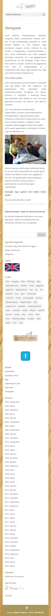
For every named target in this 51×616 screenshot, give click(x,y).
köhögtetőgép (28, 298)
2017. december (11, 494)
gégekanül (9, 290)
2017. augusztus (11, 506)
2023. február (10, 418)
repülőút (41, 310)
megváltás (21, 306)
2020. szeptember (12, 430)
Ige (36, 290)
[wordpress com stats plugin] (8, 596)
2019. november (11, 438)
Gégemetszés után (12, 383)
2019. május (10, 450)
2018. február (10, 490)
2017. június (10, 514)
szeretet (9, 314)
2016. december (11, 538)
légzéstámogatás (12, 302)
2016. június (10, 562)
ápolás (8, 323)
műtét (8, 310)
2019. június (10, 446)
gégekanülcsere (21, 290)
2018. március (10, 486)
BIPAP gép (30, 281)
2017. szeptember (12, 502)
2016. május (10, 566)
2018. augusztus (11, 466)
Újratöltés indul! (11, 375)
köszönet (39, 298)
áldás (38, 319)
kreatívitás (9, 298)
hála (31, 290)
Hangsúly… (9, 254)
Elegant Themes (20, 612)
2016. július (9, 558)
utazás (30, 314)
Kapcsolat (9, 387)
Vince (8, 319)
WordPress (39, 612)
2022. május (10, 426)
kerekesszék (31, 294)
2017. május (10, 518)
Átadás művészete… (13, 250)
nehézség (16, 310)
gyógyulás (39, 286)
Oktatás (33, 310)
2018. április (10, 482)
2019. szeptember (12, 442)
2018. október (10, 462)
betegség (15, 281)
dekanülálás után (12, 286)
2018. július (9, 470)
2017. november (11, 498)
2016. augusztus (11, 554)
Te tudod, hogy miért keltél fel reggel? (20, 246)
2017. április (10, 522)
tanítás (16, 314)
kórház (18, 298)
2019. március (10, 454)
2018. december (11, 458)
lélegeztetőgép (25, 302)
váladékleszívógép (18, 319)
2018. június (10, 474)
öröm (21, 323)
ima (41, 290)
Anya (7, 281)
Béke (38, 281)
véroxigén (30, 319)
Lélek (35, 302)
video (37, 314)
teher (24, 314)
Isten (16, 294)
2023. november (11, 410)
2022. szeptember (12, 422)
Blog (6, 379)
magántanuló (10, 306)
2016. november (11, 542)
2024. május (10, 406)
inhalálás (9, 294)
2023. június (10, 414)
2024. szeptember (12, 402)
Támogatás (9, 391)
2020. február (10, 434)
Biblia (23, 281)
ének (14, 323)
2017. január (10, 534)
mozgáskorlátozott (34, 306)
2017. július (9, 510)
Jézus (23, 294)
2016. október (10, 546)
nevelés (24, 310)
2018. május (10, 478)
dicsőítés (24, 286)
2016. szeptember (12, 550)
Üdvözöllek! (9, 371)
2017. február (10, 530)
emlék (31, 286)
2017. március (10, 526)
